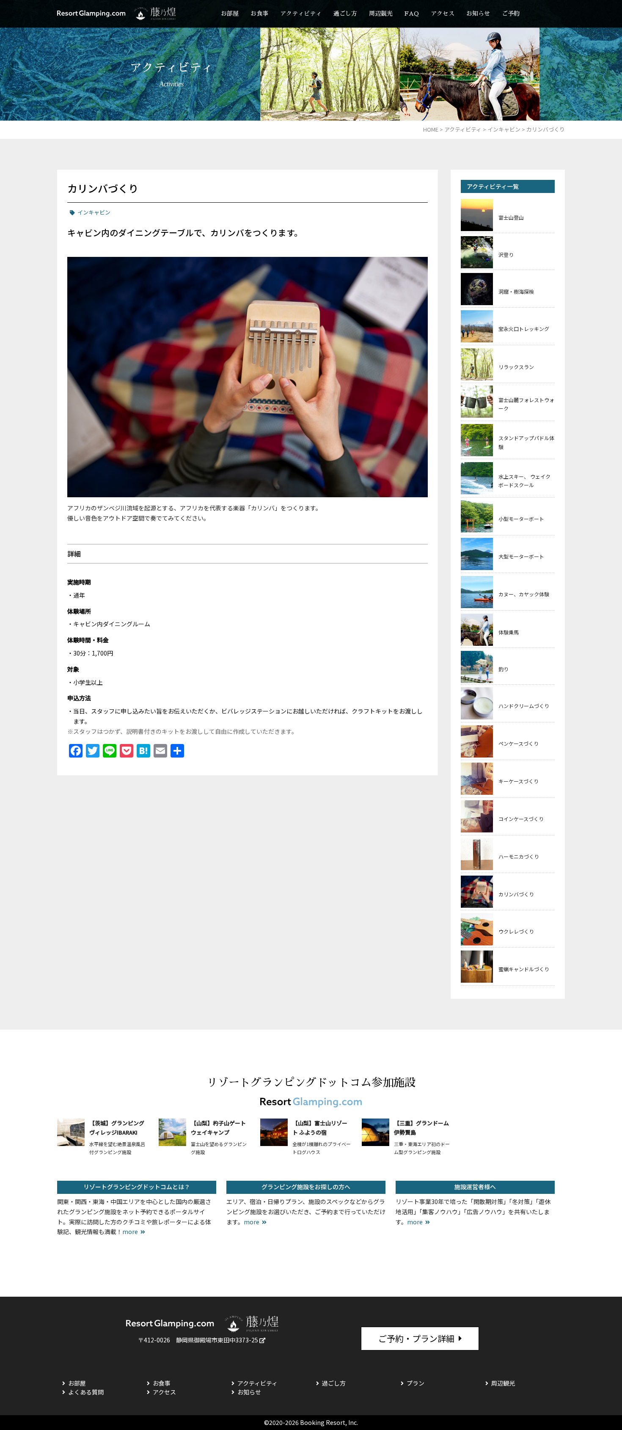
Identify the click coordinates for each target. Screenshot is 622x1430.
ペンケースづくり (518, 743)
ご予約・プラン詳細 (416, 1338)
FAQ (412, 14)
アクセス (442, 14)
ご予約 (511, 14)
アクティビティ (301, 14)
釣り (503, 668)
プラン (415, 1383)
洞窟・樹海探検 (516, 291)
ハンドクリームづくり (523, 705)
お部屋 (230, 14)
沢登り (506, 254)
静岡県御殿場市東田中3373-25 (217, 1340)
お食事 (259, 14)
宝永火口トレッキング (523, 328)
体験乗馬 (508, 632)
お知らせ (478, 14)
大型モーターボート (521, 556)
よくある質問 (86, 1392)
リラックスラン (516, 366)
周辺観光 (381, 14)
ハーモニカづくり (518, 856)
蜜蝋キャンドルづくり (523, 969)
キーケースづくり (518, 781)
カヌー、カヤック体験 (523, 594)
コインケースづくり (521, 818)
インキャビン (93, 212)
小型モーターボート (521, 518)
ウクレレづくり (516, 931)
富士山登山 (511, 217)
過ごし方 (345, 14)
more (130, 1231)
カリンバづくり (516, 894)
